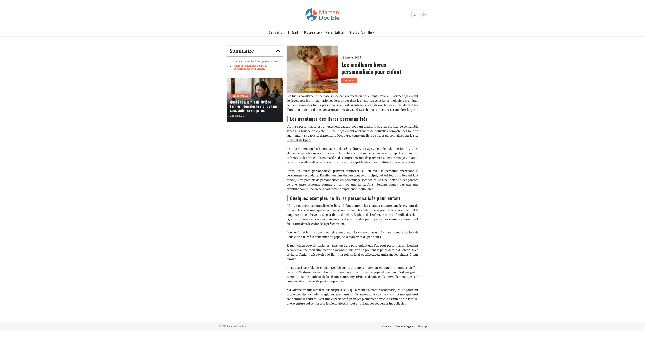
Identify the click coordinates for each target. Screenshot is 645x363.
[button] (278, 51)
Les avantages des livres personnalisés (256, 61)
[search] (415, 14)
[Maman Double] (322, 14)
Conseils (349, 80)
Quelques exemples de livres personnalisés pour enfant (250, 67)
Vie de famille (240, 96)
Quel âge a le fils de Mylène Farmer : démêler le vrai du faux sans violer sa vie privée (253, 106)
